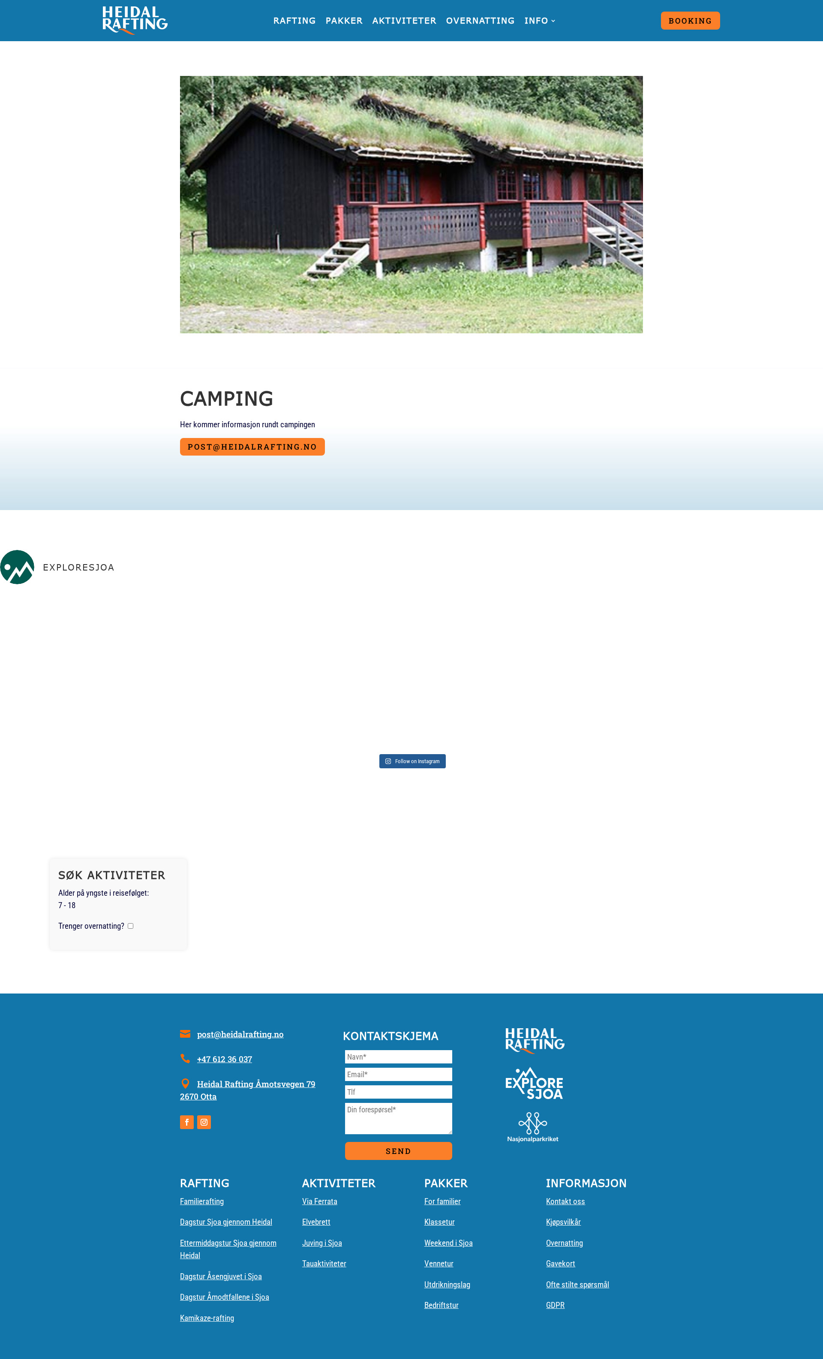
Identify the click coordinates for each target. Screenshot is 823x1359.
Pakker (344, 20)
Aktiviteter (404, 20)
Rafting (294, 20)
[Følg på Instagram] (204, 1122)
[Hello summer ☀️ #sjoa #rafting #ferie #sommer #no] (687, 671)
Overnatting (480, 20)
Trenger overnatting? (91, 926)
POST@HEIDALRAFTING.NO (252, 446)
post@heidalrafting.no (240, 1034)
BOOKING (690, 20)
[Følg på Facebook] (187, 1122)
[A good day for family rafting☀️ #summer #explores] (135, 671)
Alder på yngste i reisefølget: (103, 893)
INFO (537, 20)
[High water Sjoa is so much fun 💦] (411, 671)
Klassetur (439, 1222)
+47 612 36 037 (224, 1059)
